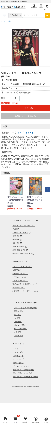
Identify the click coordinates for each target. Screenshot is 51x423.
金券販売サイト (47, 8)
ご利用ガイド (18, 356)
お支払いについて (19, 277)
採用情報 (16, 243)
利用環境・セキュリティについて (25, 291)
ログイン (45, 422)
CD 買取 (17, 318)
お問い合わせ (18, 363)
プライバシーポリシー (21, 366)
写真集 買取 (18, 311)
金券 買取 (17, 332)
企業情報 (16, 236)
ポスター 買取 (19, 325)
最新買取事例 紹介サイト (22, 253)
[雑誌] (10, 206)
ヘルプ (15, 349)
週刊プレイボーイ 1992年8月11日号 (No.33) (15, 200)
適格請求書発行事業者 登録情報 (25, 377)
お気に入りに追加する (25, 116)
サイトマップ (18, 359)
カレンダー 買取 (20, 329)
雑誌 (9, 21)
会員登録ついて (19, 288)
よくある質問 (18, 352)
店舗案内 (16, 229)
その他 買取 (18, 336)
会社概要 (16, 240)
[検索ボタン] (47, 15)
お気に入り (25, 422)
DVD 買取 (18, 322)
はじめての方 (34, 7)
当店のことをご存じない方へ (24, 226)
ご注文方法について (20, 281)
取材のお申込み (19, 247)
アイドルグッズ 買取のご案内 (25, 308)
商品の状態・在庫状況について (25, 284)
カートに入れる (25, 108)
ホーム (3, 21)
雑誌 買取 (17, 315)
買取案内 (40, 7)
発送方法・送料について (22, 267)
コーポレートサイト (20, 233)
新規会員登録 (35, 422)
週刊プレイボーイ (25, 133)
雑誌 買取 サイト (19, 250)
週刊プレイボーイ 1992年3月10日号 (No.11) (35, 200)
